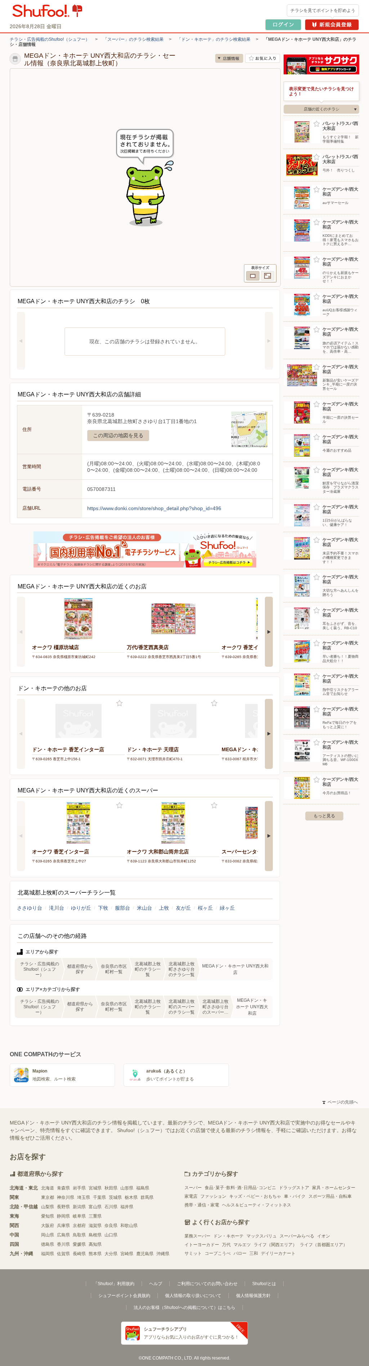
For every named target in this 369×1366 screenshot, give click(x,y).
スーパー (193, 1187)
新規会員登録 (332, 24)
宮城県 (95, 1188)
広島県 (63, 1234)
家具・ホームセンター (333, 1187)
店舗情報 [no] (229, 58)
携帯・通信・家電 (201, 1205)
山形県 (126, 1188)
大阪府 (47, 1225)
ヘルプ (155, 1283)
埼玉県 (83, 1197)
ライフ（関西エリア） (275, 1244)
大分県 (111, 1253)
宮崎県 (126, 1253)
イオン (323, 1236)
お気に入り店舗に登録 (262, 58)
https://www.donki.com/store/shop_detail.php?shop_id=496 (154, 508)
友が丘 (183, 908)
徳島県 (47, 1244)
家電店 (190, 1196)
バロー (240, 1253)
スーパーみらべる (297, 1236)
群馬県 (147, 1197)
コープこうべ (218, 1253)
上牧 (164, 908)
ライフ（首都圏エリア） (323, 1244)
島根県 (95, 1234)
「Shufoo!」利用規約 (113, 1283)
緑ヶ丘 (227, 908)
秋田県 (111, 1188)
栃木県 (131, 1197)
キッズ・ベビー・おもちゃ (255, 1196)
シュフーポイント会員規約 (124, 1295)
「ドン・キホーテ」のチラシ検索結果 (213, 39)
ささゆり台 (29, 908)
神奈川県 (65, 1197)
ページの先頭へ (340, 1102)
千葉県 (99, 1197)
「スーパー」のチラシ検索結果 (133, 39)
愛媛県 (79, 1244)
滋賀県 (95, 1225)
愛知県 (47, 1216)
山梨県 (47, 1206)
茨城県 (115, 1197)
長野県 (63, 1206)
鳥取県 (79, 1234)
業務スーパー (197, 1236)
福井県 (126, 1206)
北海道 (47, 1188)
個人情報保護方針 (253, 1295)
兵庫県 (63, 1225)
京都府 (79, 1225)
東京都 (47, 1197)
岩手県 (79, 1188)
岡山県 (47, 1234)
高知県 (95, 1244)
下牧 (103, 908)
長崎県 (79, 1253)
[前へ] (21, 341)
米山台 (144, 908)
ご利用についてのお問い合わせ (207, 1283)
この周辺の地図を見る (118, 435)
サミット (193, 1253)
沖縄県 (162, 1253)
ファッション (213, 1196)
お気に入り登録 (119, 703)
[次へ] (269, 341)
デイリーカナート (278, 1253)
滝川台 (56, 908)
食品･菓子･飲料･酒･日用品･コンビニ (240, 1187)
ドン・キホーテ (228, 1236)
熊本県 (95, 1253)
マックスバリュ (261, 1236)
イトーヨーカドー (201, 1244)
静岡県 (63, 1216)
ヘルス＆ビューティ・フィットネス (256, 1205)
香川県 (63, 1244)
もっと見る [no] (324, 815)
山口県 (111, 1234)
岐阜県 (79, 1216)
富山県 (95, 1206)
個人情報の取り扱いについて (193, 1295)
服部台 (122, 908)
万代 (226, 1244)
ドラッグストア (294, 1187)
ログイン (283, 24)
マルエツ (242, 1244)
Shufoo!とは (264, 1283)
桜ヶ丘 (205, 908)
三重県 (95, 1216)
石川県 (111, 1206)
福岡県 (47, 1253)
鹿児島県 (145, 1253)
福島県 (142, 1188)
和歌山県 (129, 1225)
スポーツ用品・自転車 (330, 1196)
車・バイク (295, 1196)
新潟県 (79, 1206)
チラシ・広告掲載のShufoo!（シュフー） (50, 39)
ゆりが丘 (81, 908)
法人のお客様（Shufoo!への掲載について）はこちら (184, 1307)
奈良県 (111, 1225)
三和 (253, 1253)
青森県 (63, 1188)
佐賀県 (63, 1253)
